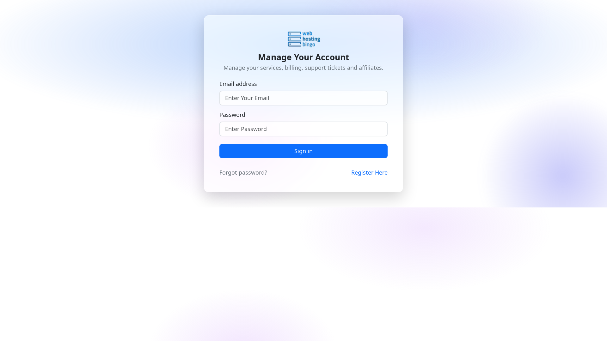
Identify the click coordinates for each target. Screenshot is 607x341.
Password (232, 114)
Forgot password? (243, 172)
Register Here (369, 172)
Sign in (303, 151)
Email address (238, 83)
